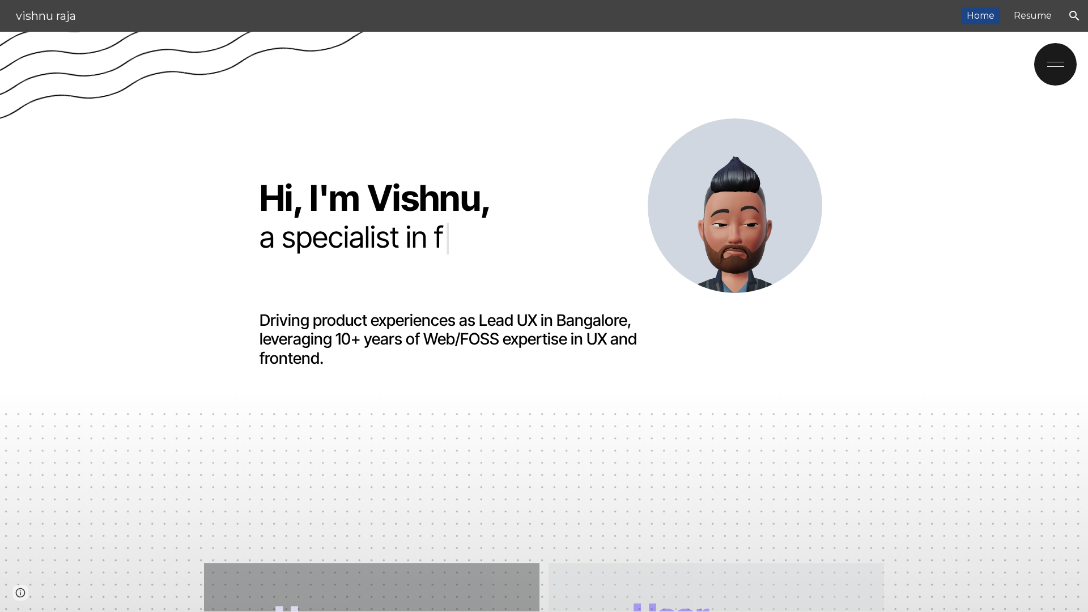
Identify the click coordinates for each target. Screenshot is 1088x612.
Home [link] (980, 15)
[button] (1074, 15)
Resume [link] (1033, 15)
